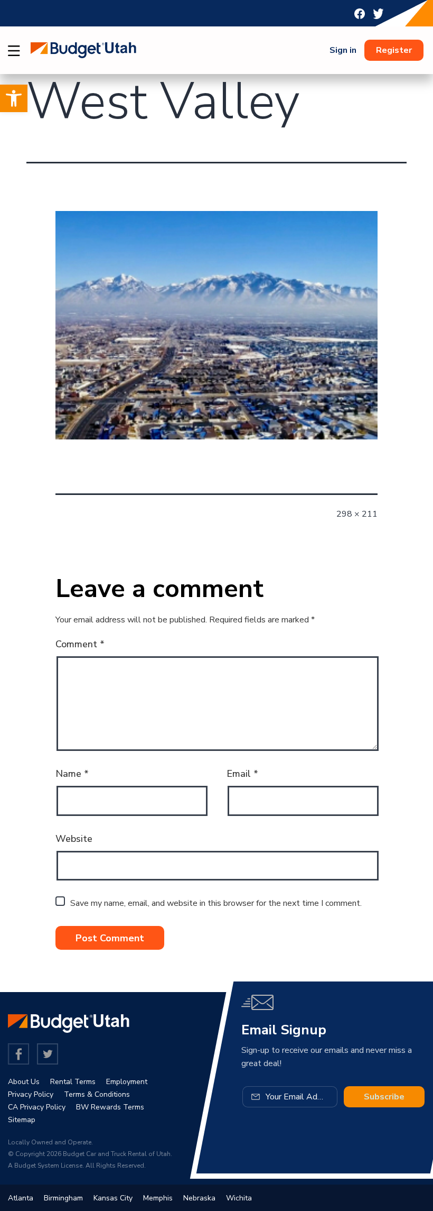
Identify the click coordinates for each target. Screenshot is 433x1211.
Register (394, 50)
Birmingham (63, 1198)
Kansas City (113, 1198)
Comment (80, 644)
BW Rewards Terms (110, 1107)
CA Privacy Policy (36, 1107)
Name (72, 773)
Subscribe (384, 1097)
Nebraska (199, 1198)
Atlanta (20, 1198)
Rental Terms (73, 1082)
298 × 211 (357, 514)
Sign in (343, 50)
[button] (13, 98)
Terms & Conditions (97, 1094)
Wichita (239, 1198)
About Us (24, 1082)
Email (242, 773)
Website (73, 838)
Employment (126, 1082)
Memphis (158, 1198)
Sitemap (21, 1120)
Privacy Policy (30, 1094)
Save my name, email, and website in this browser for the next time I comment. (216, 903)
